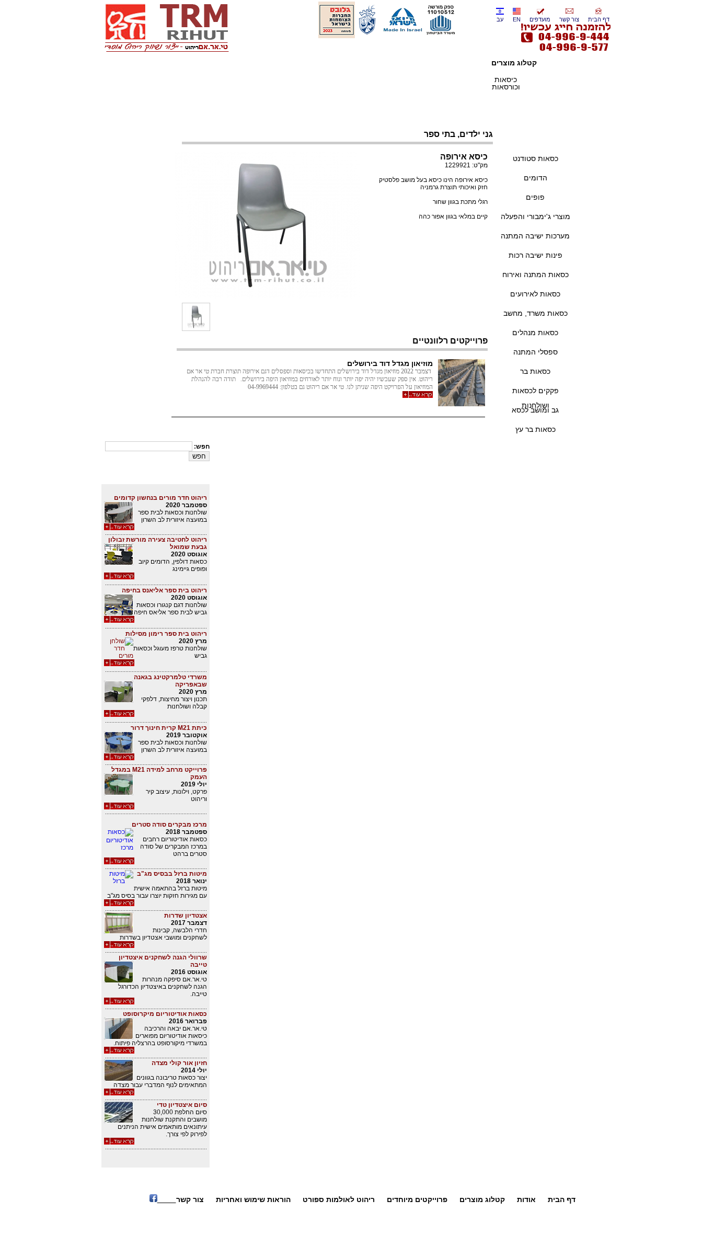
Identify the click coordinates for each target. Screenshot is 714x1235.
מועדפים (539, 19)
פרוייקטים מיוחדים (417, 1199)
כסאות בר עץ (535, 429)
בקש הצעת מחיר (450, 257)
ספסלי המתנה (535, 352)
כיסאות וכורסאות (506, 83)
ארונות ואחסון (382, 83)
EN (517, 19)
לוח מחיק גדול (376, 1218)
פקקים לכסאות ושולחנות (535, 393)
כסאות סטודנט (535, 158)
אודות (526, 1199)
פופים (535, 197)
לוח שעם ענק (332, 1218)
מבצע (547, 100)
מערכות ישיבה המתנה (535, 236)
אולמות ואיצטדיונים (547, 83)
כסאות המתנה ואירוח (535, 274)
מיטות (340, 79)
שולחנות (464, 79)
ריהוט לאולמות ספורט (339, 1199)
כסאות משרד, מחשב (535, 313)
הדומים (535, 178)
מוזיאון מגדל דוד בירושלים (390, 363)
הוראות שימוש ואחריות (253, 1199)
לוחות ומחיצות (299, 83)
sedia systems (258, 83)
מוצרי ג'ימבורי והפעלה (535, 216)
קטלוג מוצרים (482, 1199)
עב (500, 19)
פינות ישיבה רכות (535, 255)
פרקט (216, 79)
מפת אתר (297, 1218)
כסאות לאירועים (535, 294)
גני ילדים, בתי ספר (535, 139)
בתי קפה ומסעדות (423, 83)
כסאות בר (535, 371)
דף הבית (598, 19)
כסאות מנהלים (535, 332)
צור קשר (569, 19)
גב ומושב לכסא (535, 410)
